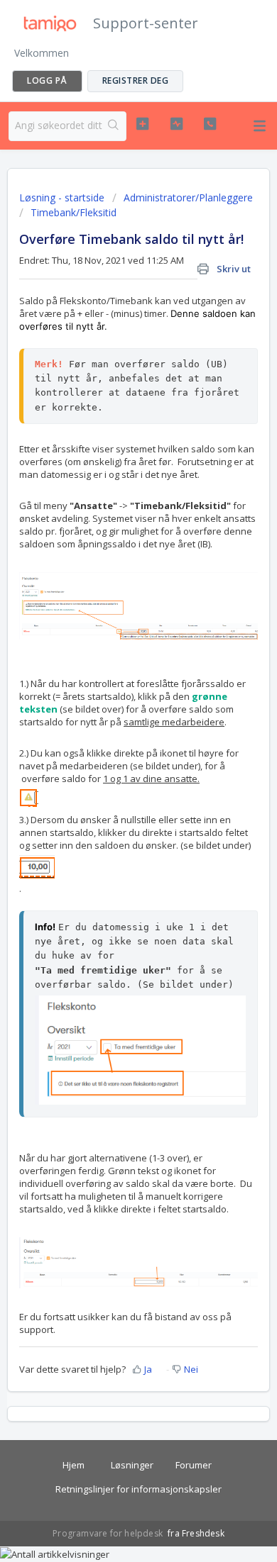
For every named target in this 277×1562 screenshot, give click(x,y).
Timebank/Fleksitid (73, 212)
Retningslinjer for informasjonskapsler (138, 1489)
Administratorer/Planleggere (188, 197)
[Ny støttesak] (142, 124)
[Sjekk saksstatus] (176, 124)
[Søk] (114, 126)
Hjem (74, 1464)
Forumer (193, 1464)
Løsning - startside (63, 197)
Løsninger (132, 1464)
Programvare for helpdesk (109, 1533)
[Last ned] (112, 787)
